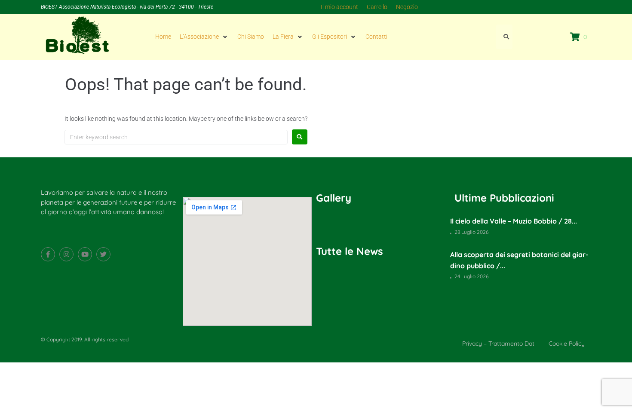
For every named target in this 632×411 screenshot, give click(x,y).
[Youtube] (85, 254)
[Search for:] (176, 137)
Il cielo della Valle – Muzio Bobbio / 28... (513, 221)
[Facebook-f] (48, 254)
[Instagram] (66, 254)
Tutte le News (349, 251)
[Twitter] (103, 254)
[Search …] (504, 37)
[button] (204, 36)
